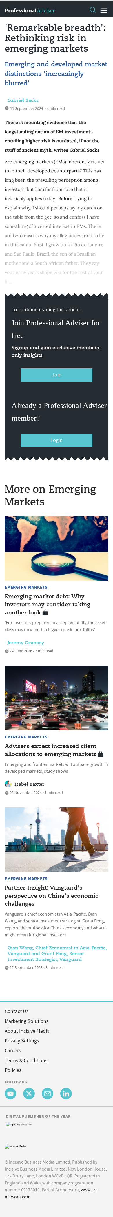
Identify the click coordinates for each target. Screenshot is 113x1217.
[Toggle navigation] (102, 10)
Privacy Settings (22, 1041)
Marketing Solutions (27, 1021)
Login (56, 440)
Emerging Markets (26, 587)
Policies (13, 1070)
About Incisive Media (27, 1031)
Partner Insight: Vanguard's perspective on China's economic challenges (51, 896)
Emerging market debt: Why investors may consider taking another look (47, 605)
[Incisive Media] (15, 1145)
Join (56, 375)
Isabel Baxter (29, 784)
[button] (92, 10)
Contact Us (17, 1011)
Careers (13, 1050)
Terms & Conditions (26, 1060)
